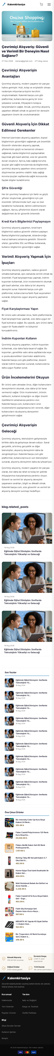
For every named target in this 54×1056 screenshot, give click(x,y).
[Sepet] (41, 4)
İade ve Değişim (29, 1000)
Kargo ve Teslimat (30, 1006)
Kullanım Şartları (9, 1032)
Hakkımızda (7, 1000)
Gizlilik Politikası (29, 1013)
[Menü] (49, 4)
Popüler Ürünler (9, 1013)
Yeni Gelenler (8, 1006)
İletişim (5, 1038)
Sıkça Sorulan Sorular (11, 1026)
